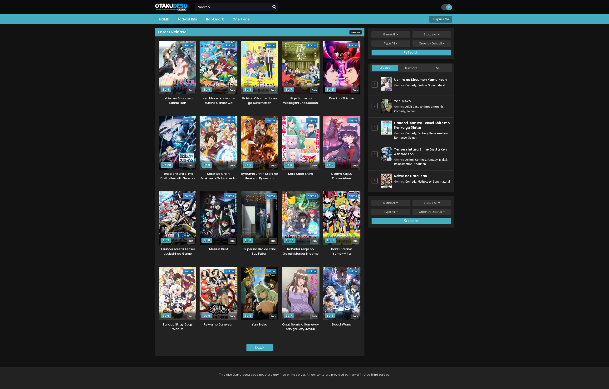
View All (355, 32)
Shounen (420, 164)
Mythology (425, 181)
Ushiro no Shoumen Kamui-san (420, 80)
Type (389, 43)
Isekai (443, 159)
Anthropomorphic (431, 106)
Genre (389, 34)
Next (258, 347)
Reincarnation (438, 133)
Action (409, 159)
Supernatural (436, 85)
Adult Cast (412, 106)
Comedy (410, 85)
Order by (430, 43)
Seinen (411, 111)
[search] (274, 7)
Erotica (422, 85)
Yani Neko (402, 101)
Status (430, 34)
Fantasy (423, 133)
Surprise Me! (441, 19)
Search (412, 52)
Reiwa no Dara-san (410, 176)
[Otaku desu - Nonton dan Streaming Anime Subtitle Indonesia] (171, 9)
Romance (400, 137)
